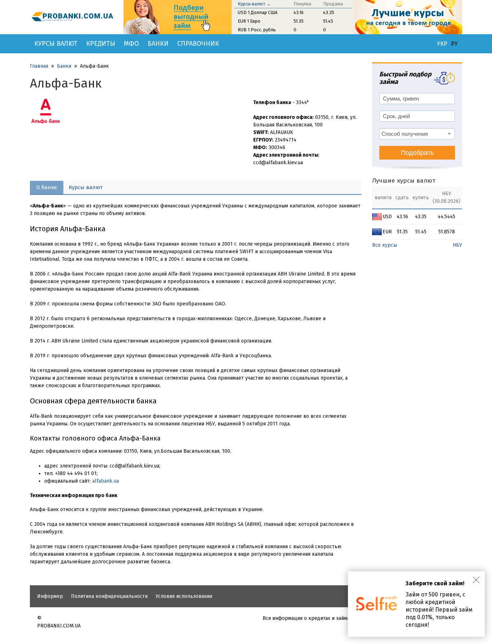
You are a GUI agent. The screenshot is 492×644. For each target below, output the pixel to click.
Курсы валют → (254, 3)
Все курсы (384, 245)
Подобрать (417, 152)
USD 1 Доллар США (257, 12)
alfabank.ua (105, 481)
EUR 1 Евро (249, 21)
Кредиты (100, 44)
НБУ (457, 245)
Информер (50, 596)
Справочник (198, 44)
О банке (46, 187)
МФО (131, 44)
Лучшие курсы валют (403, 180)
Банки (158, 44)
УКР (442, 44)
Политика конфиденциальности (109, 596)
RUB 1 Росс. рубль (257, 29)
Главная (39, 66)
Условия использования (184, 596)
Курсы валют (55, 44)
